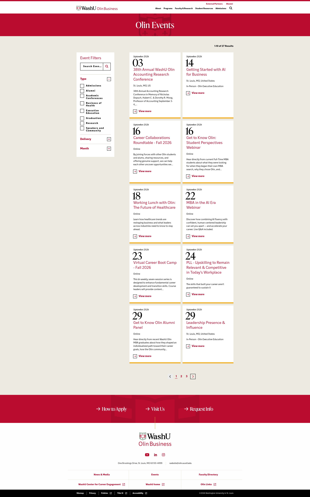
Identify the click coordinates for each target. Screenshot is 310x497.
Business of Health (94, 104)
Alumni (90, 91)
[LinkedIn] (155, 455)
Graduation (93, 118)
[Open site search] (230, 8)
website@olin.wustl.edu (180, 463)
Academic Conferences (94, 97)
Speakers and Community (95, 129)
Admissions (93, 86)
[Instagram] (163, 455)
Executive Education (92, 112)
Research (92, 123)
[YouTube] (147, 455)
